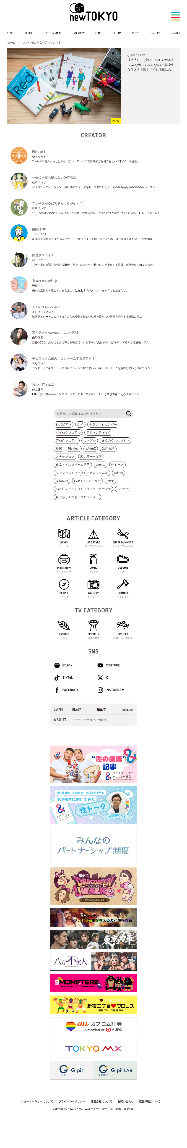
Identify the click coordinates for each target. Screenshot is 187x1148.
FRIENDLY (94, 636)
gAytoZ (91, 448)
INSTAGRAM (115, 690)
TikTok (67, 678)
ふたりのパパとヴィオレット (42, 42)
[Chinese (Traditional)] (101, 709)
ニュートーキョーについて (89, 720)
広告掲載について (150, 1101)
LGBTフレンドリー (87, 481)
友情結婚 (62, 481)
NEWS (10, 33)
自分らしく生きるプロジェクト (77, 497)
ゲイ (80, 424)
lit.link (67, 665)
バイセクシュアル (68, 432)
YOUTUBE (113, 665)
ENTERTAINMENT (53, 33)
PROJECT (122, 636)
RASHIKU (64, 636)
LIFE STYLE (28, 33)
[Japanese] (76, 709)
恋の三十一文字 (91, 456)
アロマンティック (98, 432)
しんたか (123, 489)
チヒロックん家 (97, 473)
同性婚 (118, 473)
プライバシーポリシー (72, 1101)
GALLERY (155, 33)
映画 (59, 448)
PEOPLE (136, 33)
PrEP (110, 481)
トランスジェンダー (103, 424)
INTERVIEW (79, 33)
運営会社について (101, 1101)
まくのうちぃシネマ (116, 440)
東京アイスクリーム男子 (73, 464)
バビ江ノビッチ (67, 489)
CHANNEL (175, 33)
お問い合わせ (126, 1101)
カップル (89, 440)
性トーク (117, 464)
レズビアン (63, 424)
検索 (128, 413)
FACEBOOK (70, 690)
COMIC (98, 33)
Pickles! (74, 448)
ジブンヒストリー (68, 473)
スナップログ (65, 456)
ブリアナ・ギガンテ (97, 489)
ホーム (11, 42)
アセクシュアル (67, 440)
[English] (127, 709)
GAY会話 (108, 448)
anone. (100, 464)
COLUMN (117, 33)
